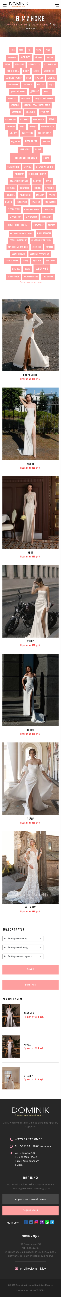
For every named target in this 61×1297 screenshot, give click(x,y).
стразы (49, 247)
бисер (26, 71)
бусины (51, 78)
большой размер (14, 78)
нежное (46, 141)
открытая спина (45, 167)
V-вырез (12, 57)
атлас (8, 64)
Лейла (30, 818)
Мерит (30, 464)
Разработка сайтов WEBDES (30, 1290)
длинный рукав (18, 91)
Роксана (29, 1013)
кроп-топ (45, 112)
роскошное (26, 195)
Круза (27, 1044)
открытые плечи (37, 174)
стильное (37, 247)
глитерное (28, 84)
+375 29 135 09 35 (29, 1139)
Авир (31, 552)
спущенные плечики (18, 247)
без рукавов (50, 64)
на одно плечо (44, 133)
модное (13, 133)
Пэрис (30, 641)
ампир (50, 57)
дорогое (34, 91)
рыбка (8, 202)
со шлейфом (44, 233)
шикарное (42, 268)
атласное (19, 64)
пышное (10, 195)
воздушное (12, 84)
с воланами (50, 202)
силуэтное (38, 225)
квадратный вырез (44, 98)
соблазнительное (18, 240)
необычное (25, 149)
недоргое (15, 141)
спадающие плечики (41, 240)
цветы (28, 269)
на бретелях (27, 133)
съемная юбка (18, 254)
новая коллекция (25, 158)
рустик (52, 195)
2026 (48, 50)
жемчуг (46, 91)
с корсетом (22, 202)
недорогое (31, 141)
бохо (28, 78)
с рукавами (31, 217)
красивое (31, 112)
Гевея (30, 730)
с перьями (48, 209)
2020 (13, 50)
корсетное (16, 112)
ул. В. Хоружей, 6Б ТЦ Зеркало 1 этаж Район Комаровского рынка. (27, 1158)
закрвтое (12, 98)
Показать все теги (31, 282)
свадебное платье (17, 225)
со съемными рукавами (21, 233)
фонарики (50, 260)
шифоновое (13, 276)
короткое (15, 105)
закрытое (25, 98)
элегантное (47, 276)
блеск (36, 71)
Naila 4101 (30, 907)
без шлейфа (13, 71)
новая (38, 149)
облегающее (13, 167)
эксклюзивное (31, 276)
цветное (16, 269)
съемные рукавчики (39, 254)
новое (46, 158)
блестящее (49, 71)
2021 (21, 50)
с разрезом (15, 216)
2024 (38, 50)
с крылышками (31, 209)
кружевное (10, 119)
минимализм (47, 126)
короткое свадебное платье (37, 105)
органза (28, 167)
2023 (30, 50)
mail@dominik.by (33, 1269)
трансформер (12, 260)
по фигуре (24, 188)
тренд (25, 260)
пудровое (49, 188)
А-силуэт (26, 57)
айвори (38, 57)
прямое (37, 188)
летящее (11, 126)
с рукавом (46, 217)
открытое (19, 174)
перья (48, 181)
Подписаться (30, 1210)
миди (22, 126)
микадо (33, 126)
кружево (24, 119)
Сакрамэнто (30, 375)
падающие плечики (19, 181)
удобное (37, 260)
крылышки (38, 119)
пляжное (11, 188)
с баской (36, 202)
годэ (51, 84)
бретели (39, 78)
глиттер (41, 84)
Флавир (28, 1076)
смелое (51, 225)
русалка (40, 195)
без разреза (34, 64)
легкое (51, 119)
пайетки (37, 181)
